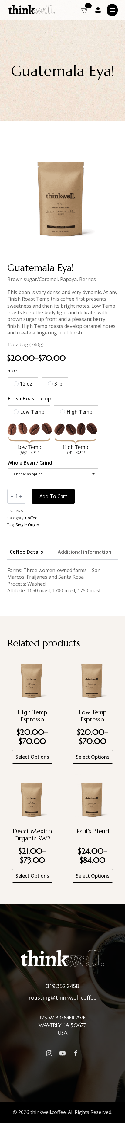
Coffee (31, 517)
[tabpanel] (62, 580)
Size (12, 370)
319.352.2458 (62, 986)
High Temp (79, 411)
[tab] (26, 551)
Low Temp (32, 411)
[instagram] (49, 1053)
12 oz (26, 383)
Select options (32, 756)
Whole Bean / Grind (30, 462)
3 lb (58, 383)
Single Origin (27, 524)
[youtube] (62, 1053)
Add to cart (53, 496)
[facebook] (76, 1053)
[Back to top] (113, 1111)
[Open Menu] (112, 10)
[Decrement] (12, 496)
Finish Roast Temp (29, 398)
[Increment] (20, 496)
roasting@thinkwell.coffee (62, 997)
